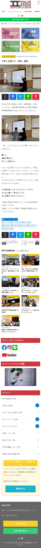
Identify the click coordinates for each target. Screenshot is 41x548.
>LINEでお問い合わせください (21, 19)
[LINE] (22, 16)
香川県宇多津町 (8, 229)
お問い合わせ (20, 523)
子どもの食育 (16, 222)
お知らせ (7, 405)
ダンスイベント (10, 419)
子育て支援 (27, 222)
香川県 (23, 226)
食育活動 (6, 226)
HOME (5, 23)
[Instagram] (19, 16)
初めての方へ (8, 440)
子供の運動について (11, 447)
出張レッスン (8, 433)
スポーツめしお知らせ (14, 23)
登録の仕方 (20, 489)
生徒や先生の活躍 (11, 454)
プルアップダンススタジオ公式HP (19, 542)
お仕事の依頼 (28, 11)
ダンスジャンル (9, 426)
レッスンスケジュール (14, 11)
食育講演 (15, 226)
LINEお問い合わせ (20, 531)
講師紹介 (37, 11)
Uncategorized (9, 399)
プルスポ (6, 222)
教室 (3, 11)
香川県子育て (32, 226)
